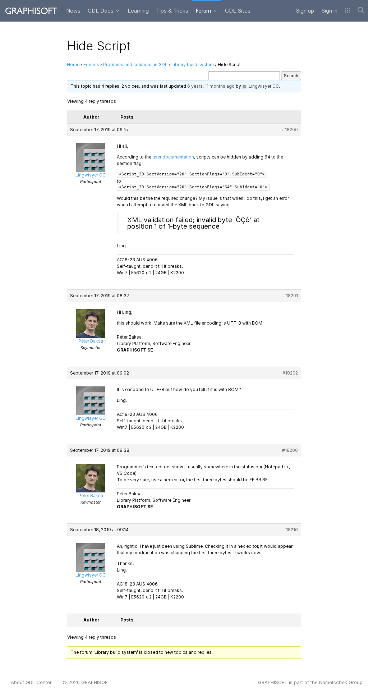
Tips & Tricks (172, 10)
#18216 (290, 529)
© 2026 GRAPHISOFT (87, 682)
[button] (347, 11)
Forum (204, 10)
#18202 (290, 373)
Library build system (192, 64)
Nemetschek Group (341, 682)
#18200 (290, 129)
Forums (91, 64)
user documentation (173, 157)
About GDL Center (31, 682)
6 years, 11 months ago (211, 86)
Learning (138, 10)
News (73, 10)
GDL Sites (237, 10)
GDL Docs (101, 10)
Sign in (329, 10)
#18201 (290, 295)
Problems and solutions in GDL (135, 64)
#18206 (290, 450)
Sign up (305, 10)
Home (73, 64)
